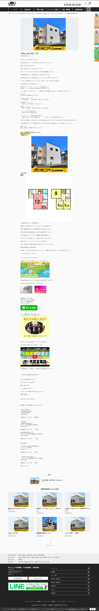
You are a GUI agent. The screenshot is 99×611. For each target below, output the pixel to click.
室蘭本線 (20, 559)
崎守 (39, 561)
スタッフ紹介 (54, 575)
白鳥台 (41, 557)
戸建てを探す (40, 9)
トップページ (54, 568)
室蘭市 (23, 555)
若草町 (37, 557)
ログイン (85, 4)
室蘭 (29, 561)
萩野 (42, 561)
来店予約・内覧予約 (55, 578)
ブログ (52, 589)
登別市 (19, 555)
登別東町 (20, 557)
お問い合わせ (19, 578)
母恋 (45, 561)
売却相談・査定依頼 (55, 582)
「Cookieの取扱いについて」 (74, 609)
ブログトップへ (49, 545)
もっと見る (49, 542)
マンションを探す (53, 9)
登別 (32, 561)
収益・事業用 (66, 9)
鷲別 (19, 561)
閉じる (92, 609)
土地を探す (27, 9)
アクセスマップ (46, 601)
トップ (15, 9)
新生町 (29, 557)
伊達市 (34, 555)
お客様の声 (53, 586)
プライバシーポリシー (30, 601)
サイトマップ (72, 601)
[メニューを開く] (88, 9)
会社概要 (53, 571)
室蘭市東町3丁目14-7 (25, 133)
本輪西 (35, 561)
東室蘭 (25, 561)
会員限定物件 (79, 9)
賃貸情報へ (53, 593)
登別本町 (57, 557)
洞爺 (48, 561)
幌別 (22, 561)
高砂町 (33, 557)
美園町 (45, 557)
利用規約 (39, 601)
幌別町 (25, 557)
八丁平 (53, 557)
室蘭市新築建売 (24, 55)
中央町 (49, 557)
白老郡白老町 (29, 555)
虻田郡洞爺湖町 (40, 555)
